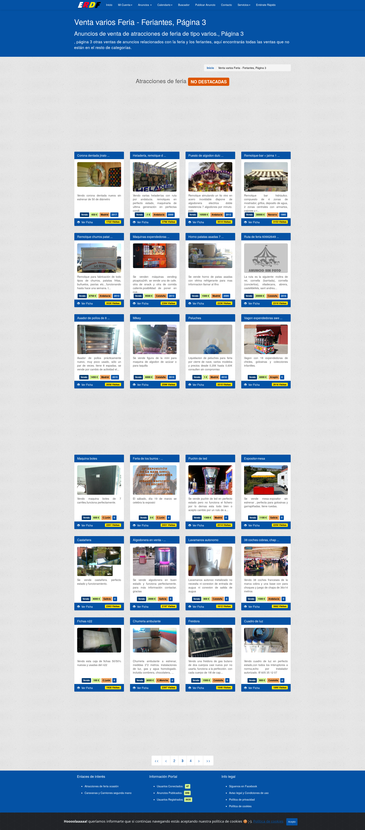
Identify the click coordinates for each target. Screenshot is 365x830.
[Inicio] (88, 4)
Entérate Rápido (266, 5)
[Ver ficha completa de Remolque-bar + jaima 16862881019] (266, 178)
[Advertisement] (182, 119)
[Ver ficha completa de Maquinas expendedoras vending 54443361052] (155, 255)
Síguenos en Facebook (243, 786)
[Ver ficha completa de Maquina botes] (99, 494)
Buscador (184, 5)
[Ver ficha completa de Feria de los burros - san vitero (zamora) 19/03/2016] (155, 494)
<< (157, 760)
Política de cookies (240, 806)
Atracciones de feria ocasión (102, 786)
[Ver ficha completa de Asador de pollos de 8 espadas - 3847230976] (99, 354)
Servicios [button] (243, 5)
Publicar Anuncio (205, 5)
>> (208, 760)
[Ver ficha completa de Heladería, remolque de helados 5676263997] (155, 178)
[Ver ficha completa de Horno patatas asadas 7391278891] (210, 255)
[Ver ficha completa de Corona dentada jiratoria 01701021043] (99, 174)
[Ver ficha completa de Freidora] (210, 643)
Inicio (109, 5)
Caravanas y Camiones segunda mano (108, 793)
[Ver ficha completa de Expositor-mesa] (266, 481)
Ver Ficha (86, 222)
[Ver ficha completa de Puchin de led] (210, 494)
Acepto (292, 821)
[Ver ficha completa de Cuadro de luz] (266, 640)
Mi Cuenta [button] (124, 5)
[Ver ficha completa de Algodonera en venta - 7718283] (155, 570)
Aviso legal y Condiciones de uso (249, 793)
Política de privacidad (242, 799)
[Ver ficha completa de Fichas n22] (99, 640)
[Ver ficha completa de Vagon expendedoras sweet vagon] (266, 341)
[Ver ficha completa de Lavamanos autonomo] (210, 576)
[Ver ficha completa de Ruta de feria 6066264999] (266, 258)
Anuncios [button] (144, 5)
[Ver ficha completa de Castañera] (99, 565)
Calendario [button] (164, 5)
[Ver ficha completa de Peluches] (210, 354)
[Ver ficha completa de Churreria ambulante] (155, 640)
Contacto (226, 5)
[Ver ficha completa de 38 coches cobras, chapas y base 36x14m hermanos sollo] (266, 562)
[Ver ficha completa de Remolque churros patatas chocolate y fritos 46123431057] (99, 259)
